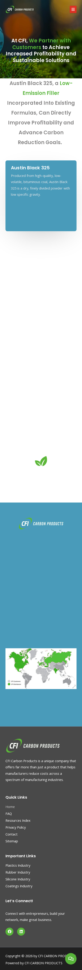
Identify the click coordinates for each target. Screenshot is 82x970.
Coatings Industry (18, 886)
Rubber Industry (17, 872)
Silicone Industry (17, 879)
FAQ (8, 813)
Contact (11, 834)
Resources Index (18, 820)
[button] (73, 9)
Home (10, 806)
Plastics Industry (17, 865)
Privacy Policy (15, 827)
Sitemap (11, 841)
